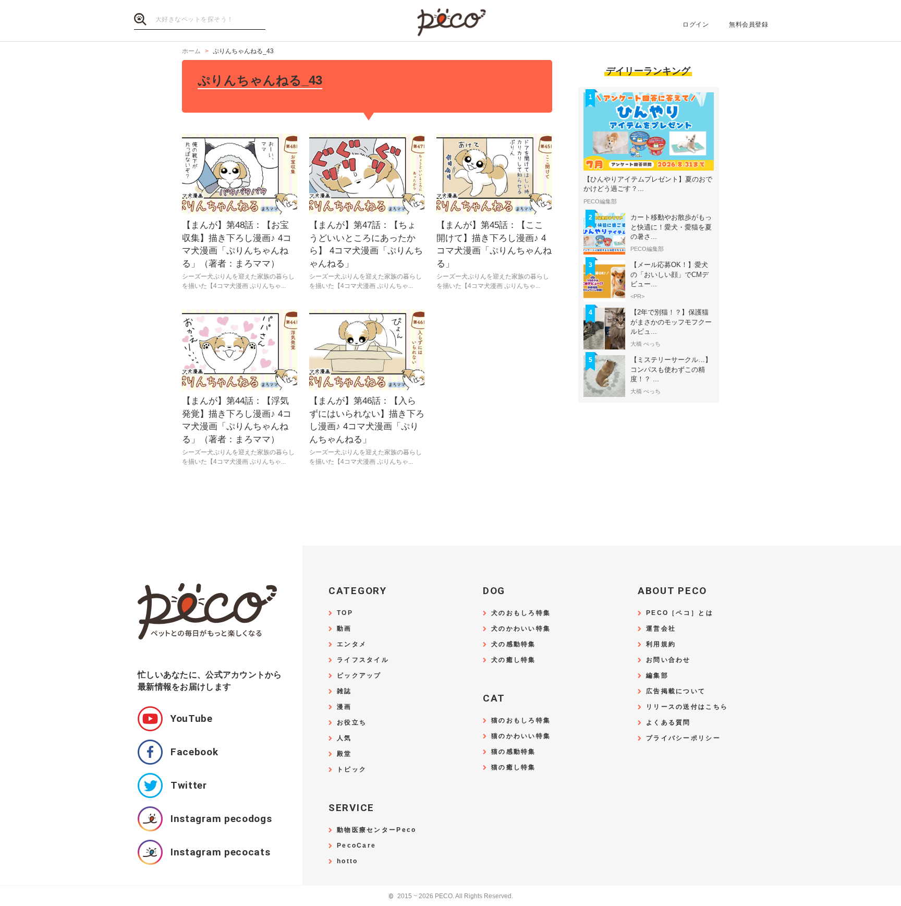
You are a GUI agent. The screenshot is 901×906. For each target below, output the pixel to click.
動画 (344, 628)
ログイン (696, 24)
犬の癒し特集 (513, 660)
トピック (352, 769)
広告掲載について (675, 691)
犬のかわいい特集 (521, 628)
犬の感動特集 (513, 644)
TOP (345, 613)
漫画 (344, 707)
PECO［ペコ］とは (679, 613)
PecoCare (356, 845)
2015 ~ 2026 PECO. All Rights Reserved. (450, 896)
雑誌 (344, 691)
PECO (450, 21)
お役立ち (352, 722)
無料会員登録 (748, 24)
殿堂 (344, 754)
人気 (344, 738)
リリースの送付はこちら (687, 707)
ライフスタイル (363, 660)
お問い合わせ (668, 660)
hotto (347, 861)
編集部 (657, 675)
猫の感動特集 (513, 751)
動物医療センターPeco (376, 830)
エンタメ (352, 644)
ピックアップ (359, 675)
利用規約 (661, 644)
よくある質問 (668, 722)
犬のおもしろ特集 (521, 613)
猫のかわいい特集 (521, 736)
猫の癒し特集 (513, 767)
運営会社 (661, 628)
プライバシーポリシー (683, 738)
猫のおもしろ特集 (521, 720)
